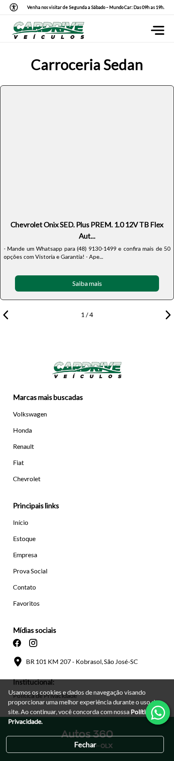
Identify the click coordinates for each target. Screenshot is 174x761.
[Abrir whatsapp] (158, 712)
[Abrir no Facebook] (17, 643)
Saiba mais (87, 283)
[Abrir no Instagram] (33, 643)
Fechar (85, 744)
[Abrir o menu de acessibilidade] (14, 7)
